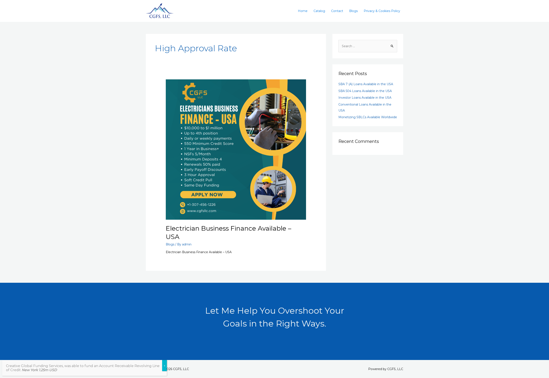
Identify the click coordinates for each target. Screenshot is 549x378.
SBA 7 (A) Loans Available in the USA (365, 84)
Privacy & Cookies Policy (382, 11)
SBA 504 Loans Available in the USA (365, 91)
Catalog (319, 11)
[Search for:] (367, 46)
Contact (337, 11)
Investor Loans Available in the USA (364, 98)
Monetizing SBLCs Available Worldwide (367, 117)
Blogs (353, 11)
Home (303, 11)
